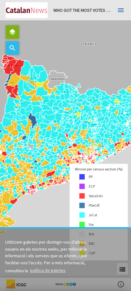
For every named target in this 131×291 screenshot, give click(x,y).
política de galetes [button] (48, 270)
